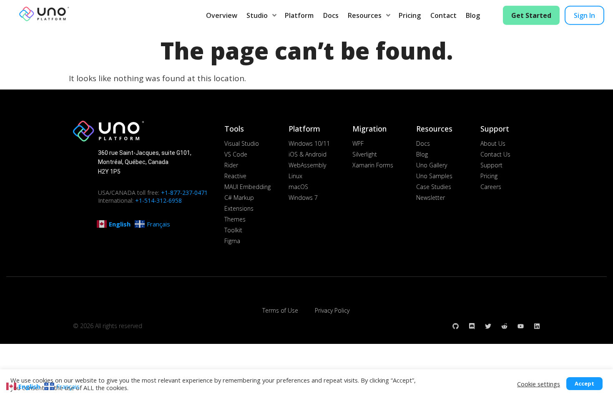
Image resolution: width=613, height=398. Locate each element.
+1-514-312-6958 (158, 200)
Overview (221, 15)
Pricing (410, 15)
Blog (473, 15)
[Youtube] (521, 326)
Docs (331, 15)
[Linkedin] (537, 326)
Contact (443, 15)
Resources (365, 15)
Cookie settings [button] (538, 384)
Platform (299, 15)
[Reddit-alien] (504, 326)
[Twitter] (488, 326)
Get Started (531, 15)
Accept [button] (584, 383)
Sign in (584, 15)
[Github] (455, 326)
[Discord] (472, 326)
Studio (257, 15)
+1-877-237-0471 (184, 193)
